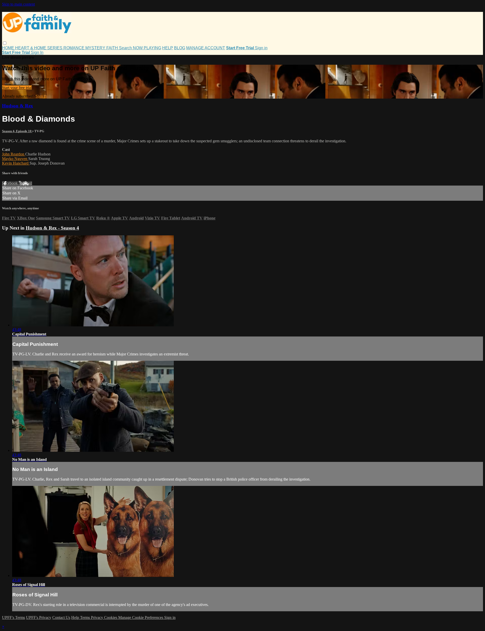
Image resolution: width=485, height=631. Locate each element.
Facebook (10, 183)
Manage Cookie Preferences (141, 617)
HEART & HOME (31, 48)
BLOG (179, 48)
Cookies (111, 617)
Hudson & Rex (17, 105)
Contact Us (61, 617)
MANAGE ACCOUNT (205, 48)
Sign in (261, 48)
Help (75, 617)
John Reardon (13, 154)
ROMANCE (74, 48)
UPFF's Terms (13, 617)
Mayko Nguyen (15, 158)
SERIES (55, 48)
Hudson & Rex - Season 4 (52, 228)
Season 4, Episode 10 (17, 131)
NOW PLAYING (147, 48)
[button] (4, 43)
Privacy (97, 617)
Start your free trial (17, 87)
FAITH (112, 48)
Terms (85, 617)
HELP (167, 48)
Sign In (37, 52)
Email (27, 183)
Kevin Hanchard (16, 163)
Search (126, 48)
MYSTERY (95, 48)
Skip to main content (18, 4)
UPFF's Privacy (38, 617)
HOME (8, 48)
